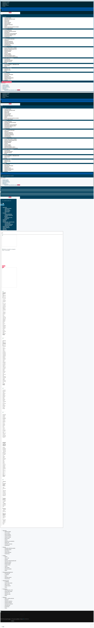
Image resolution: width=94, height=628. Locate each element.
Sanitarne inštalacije (8, 41)
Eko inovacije (7, 73)
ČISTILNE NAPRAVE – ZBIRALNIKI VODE (11, 64)
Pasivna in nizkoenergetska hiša (10, 560)
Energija (4, 212)
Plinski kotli (6, 21)
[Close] (1, 13)
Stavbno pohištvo (7, 54)
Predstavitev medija (5, 1)
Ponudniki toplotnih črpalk (9, 19)
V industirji (7, 574)
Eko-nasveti (6, 75)
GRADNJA (4, 46)
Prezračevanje (7, 59)
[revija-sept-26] (4, 277)
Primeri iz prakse (8, 537)
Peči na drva (6, 20)
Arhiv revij (5, 229)
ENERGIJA (4, 120)
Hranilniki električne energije (10, 31)
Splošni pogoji (22, 613)
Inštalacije (4, 37)
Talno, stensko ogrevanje (9, 39)
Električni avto (7, 68)
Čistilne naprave (8, 585)
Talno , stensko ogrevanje (9, 598)
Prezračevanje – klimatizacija (8, 221)
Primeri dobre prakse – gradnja (10, 47)
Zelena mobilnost (6, 227)
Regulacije (6, 40)
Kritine (6, 556)
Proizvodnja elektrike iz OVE (10, 34)
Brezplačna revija (5, 2)
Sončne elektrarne (8, 30)
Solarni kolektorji (8, 535)
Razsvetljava (7, 32)
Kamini (5, 25)
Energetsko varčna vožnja (7, 67)
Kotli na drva (7, 538)
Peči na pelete (7, 210)
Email (1, 203)
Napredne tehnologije (8, 74)
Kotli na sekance (7, 22)
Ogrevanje (4, 16)
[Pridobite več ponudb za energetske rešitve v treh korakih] (4, 256)
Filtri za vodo (7, 65)
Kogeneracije (7, 36)
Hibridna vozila (7, 70)
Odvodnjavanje (7, 44)
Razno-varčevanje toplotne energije (11, 26)
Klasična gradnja (7, 51)
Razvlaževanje (7, 573)
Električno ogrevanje (8, 24)
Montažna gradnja (8, 50)
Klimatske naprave (8, 61)
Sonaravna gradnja (8, 568)
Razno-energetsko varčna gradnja (11, 56)
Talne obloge (7, 567)
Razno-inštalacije (7, 45)
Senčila (6, 566)
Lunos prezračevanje (8, 60)
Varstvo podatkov (22, 614)
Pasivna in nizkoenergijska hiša (10, 49)
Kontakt (3, 97)
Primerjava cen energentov (9, 541)
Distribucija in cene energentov (10, 33)
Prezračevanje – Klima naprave (8, 57)
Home (3, 626)
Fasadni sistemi (7, 564)
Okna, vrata (7, 557)
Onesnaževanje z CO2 (9, 589)
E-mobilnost (5, 588)
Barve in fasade (7, 53)
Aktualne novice (5, 88)
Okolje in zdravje (7, 78)
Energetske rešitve (8, 35)
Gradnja (4, 220)
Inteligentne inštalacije (9, 43)
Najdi (10, 12)
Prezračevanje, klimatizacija (8, 572)
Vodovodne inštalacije (8, 42)
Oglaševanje (4, 3)
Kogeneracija (7, 545)
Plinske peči (7, 542)
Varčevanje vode (5, 63)
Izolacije (6, 52)
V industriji (7, 581)
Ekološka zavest (7, 76)
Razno (5, 62)
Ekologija (4, 72)
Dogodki (6, 80)
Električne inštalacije (8, 601)
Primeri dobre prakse (8, 28)
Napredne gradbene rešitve (9, 55)
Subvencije (4, 87)
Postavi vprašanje (5, 4)
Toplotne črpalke (7, 17)
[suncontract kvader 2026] (4, 241)
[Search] (1, 11)
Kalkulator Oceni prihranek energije (12, 184)
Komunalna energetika (9, 77)
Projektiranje (7, 606)
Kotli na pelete (7, 23)
